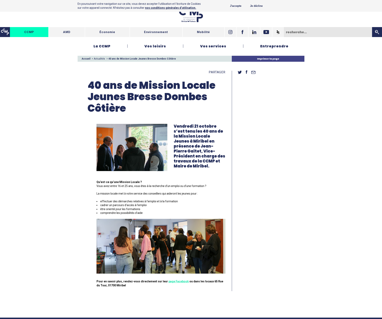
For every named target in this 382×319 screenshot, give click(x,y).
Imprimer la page (268, 58)
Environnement (156, 32)
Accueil (86, 58)
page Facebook (179, 281)
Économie (107, 32)
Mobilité (203, 32)
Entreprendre (274, 46)
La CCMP (102, 46)
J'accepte (235, 5)
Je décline (256, 5)
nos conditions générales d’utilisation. (170, 7)
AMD (66, 32)
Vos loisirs (155, 46)
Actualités (99, 58)
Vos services (213, 46)
